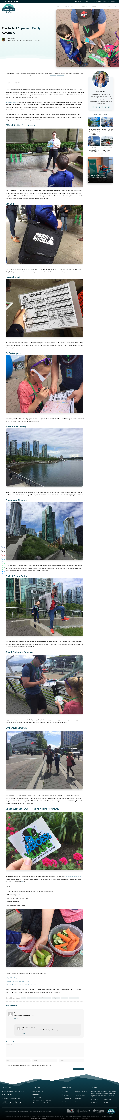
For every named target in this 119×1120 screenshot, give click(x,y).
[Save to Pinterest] (3, 555)
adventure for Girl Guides (73, 876)
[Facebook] (3, 1)
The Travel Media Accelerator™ (42, 1100)
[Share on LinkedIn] (3, 559)
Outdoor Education (45, 998)
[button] (115, 6)
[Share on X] (3, 551)
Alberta (66, 1091)
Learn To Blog (37, 1097)
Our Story (95, 1100)
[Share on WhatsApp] (3, 564)
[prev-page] (99, 154)
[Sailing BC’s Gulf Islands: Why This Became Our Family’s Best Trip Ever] (94, 141)
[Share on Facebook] (3, 547)
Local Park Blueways (13, 978)
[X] (14, 1)
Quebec (78, 1102)
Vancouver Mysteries (12, 102)
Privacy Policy (42, 1111)
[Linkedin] (9, 1)
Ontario (66, 1102)
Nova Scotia (67, 1098)
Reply (16, 1018)
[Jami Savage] (4, 39)
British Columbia (94, 125)
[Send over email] (3, 568)
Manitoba (66, 1095)
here (22, 882)
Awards (95, 1102)
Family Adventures (33, 998)
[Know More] (88, 181)
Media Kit (36, 1094)
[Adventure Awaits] (8, 8)
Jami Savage (11, 38)
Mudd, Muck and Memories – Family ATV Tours (21, 985)
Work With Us (109, 1100)
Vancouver (64, 998)
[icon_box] (98, 178)
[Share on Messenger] (3, 572)
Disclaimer (49, 1111)
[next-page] (102, 154)
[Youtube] (17, 1)
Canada (23, 998)
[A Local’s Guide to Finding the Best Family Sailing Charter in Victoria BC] (107, 141)
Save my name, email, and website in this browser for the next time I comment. (29, 1065)
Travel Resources (38, 1091)
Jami (23, 1027)
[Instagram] (6, 1)
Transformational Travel (40, 1103)
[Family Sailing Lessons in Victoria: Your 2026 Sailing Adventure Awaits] (107, 122)
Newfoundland (80, 1095)
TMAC (107, 1102)
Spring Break (56, 998)
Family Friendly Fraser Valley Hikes (18, 981)
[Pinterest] (11, 1)
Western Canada (74, 998)
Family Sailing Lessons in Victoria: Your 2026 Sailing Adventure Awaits (107, 129)
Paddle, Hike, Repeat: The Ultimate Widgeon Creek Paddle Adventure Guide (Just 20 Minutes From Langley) (94, 131)
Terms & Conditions (33, 1111)
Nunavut (79, 1098)
